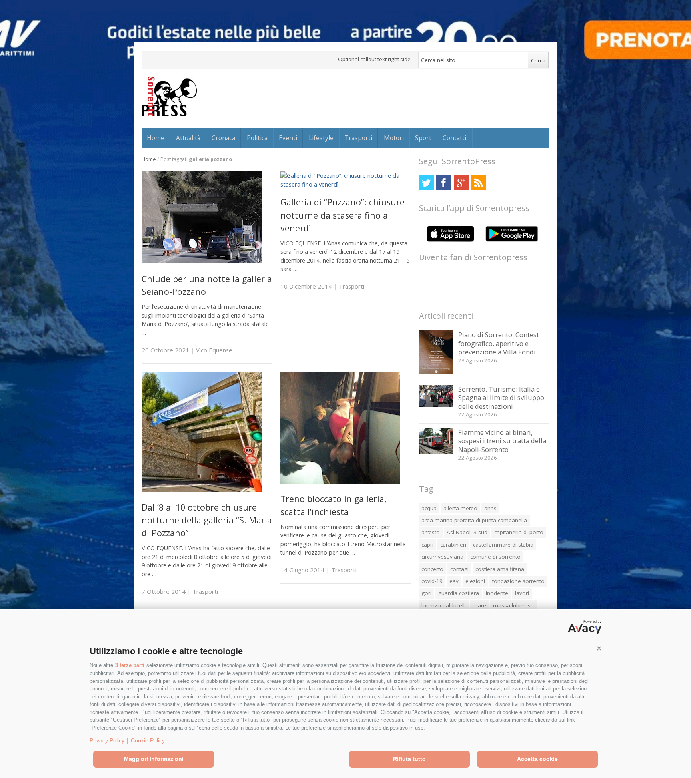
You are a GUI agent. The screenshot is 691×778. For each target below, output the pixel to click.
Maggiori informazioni (154, 759)
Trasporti (358, 137)
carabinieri (453, 544)
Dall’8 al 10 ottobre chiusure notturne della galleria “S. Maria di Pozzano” (207, 520)
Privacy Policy (107, 740)
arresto (430, 532)
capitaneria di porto (518, 532)
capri (427, 544)
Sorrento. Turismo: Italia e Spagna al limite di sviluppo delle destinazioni (501, 397)
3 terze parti (129, 665)
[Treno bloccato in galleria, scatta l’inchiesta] (340, 481)
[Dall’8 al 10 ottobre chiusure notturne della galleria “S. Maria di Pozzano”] (202, 489)
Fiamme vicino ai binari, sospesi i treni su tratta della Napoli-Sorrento (502, 441)
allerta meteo (460, 508)
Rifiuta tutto (409, 759)
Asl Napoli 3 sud (467, 532)
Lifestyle (321, 137)
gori (426, 593)
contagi (459, 569)
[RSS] (478, 182)
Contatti (454, 137)
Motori (394, 137)
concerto (432, 569)
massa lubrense (513, 605)
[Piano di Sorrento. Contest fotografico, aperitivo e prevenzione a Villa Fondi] (436, 372)
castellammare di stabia (503, 544)
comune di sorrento (495, 556)
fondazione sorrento (518, 581)
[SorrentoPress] (169, 96)
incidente (497, 593)
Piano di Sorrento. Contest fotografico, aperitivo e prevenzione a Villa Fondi (498, 343)
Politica (257, 137)
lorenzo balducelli (443, 605)
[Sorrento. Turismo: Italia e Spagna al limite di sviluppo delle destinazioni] (436, 405)
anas (490, 508)
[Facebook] (443, 182)
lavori (522, 593)
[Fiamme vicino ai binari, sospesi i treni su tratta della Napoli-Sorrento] (436, 452)
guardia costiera (458, 593)
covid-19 (432, 581)
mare (479, 605)
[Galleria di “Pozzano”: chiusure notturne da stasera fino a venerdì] (345, 184)
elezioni (475, 581)
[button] (599, 648)
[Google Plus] (461, 182)
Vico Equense (214, 350)
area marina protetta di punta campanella (474, 520)
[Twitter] (426, 182)
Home (155, 137)
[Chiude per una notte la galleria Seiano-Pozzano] (202, 261)
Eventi (288, 137)
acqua (429, 508)
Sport (423, 137)
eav (454, 581)
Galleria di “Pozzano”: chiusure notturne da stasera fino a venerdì (342, 215)
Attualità (188, 137)
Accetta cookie (537, 759)
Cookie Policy (148, 740)
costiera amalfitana (499, 569)
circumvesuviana (442, 556)
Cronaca (223, 137)
